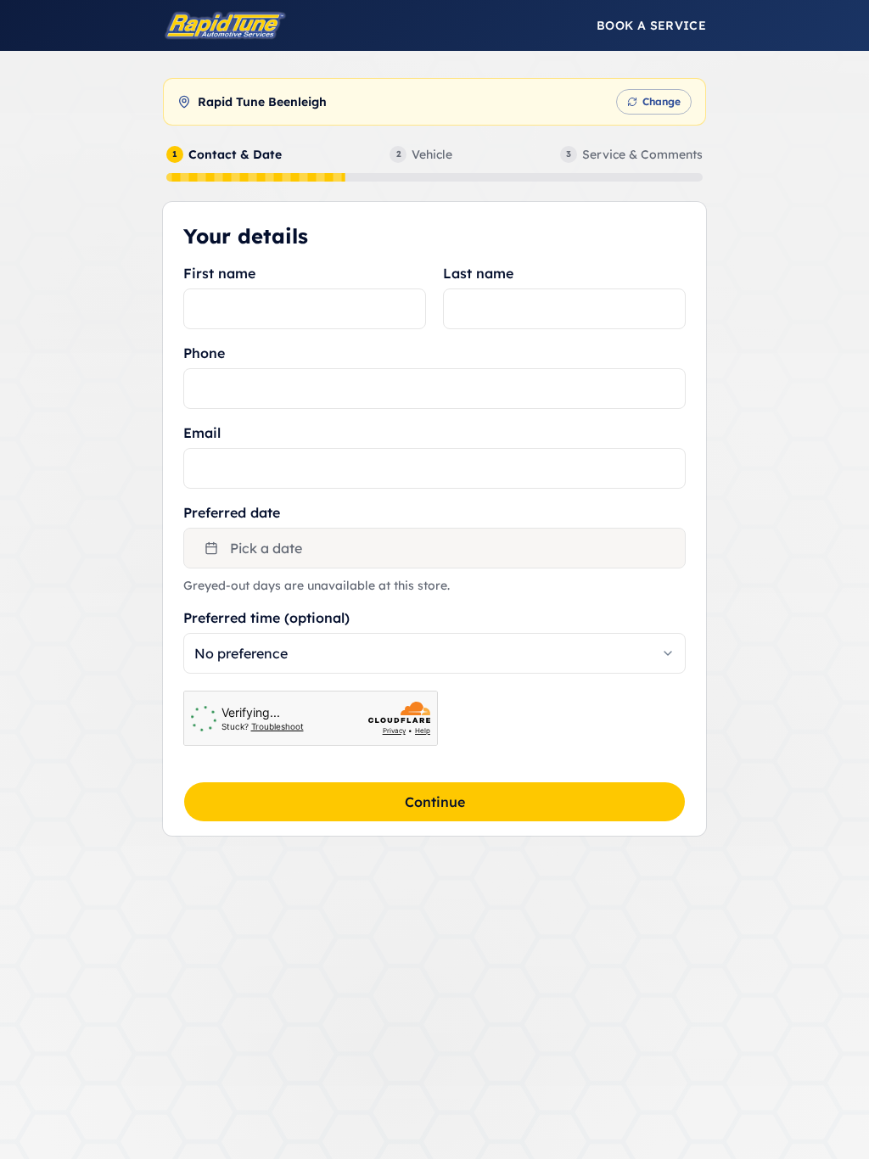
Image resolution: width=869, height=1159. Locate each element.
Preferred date (231, 512)
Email (202, 433)
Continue (435, 801)
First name (219, 273)
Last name (478, 273)
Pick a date (266, 548)
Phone (204, 353)
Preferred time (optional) (266, 617)
